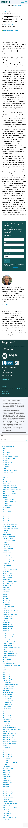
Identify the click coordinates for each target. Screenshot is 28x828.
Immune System (7, 577)
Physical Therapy (7, 704)
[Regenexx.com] (8, 344)
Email (7, 248)
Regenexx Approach (8, 737)
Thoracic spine (7, 811)
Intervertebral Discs (8, 583)
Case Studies (6, 507)
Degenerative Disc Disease (10, 528)
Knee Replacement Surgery (10, 610)
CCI (4, 509)
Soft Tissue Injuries (8, 768)
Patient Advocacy (8, 692)
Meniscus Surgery (8, 636)
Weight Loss (6, 819)
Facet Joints (6, 544)
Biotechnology (7, 480)
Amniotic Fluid (7, 460)
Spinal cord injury (7, 770)
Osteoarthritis (7, 682)
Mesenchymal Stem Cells (10, 641)
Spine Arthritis (7, 780)
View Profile (5, 304)
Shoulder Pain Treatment (10, 762)
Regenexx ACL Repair (9, 735)
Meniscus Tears (7, 638)
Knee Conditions (7, 601)
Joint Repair (6, 595)
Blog (6, 11)
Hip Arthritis (6, 563)
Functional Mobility (8, 548)
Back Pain (5, 476)
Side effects (6, 766)
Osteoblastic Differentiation (10, 684)
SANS (4, 753)
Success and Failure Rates (10, 803)
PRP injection (6, 723)
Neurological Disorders (9, 663)
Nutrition (5, 669)
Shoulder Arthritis (8, 755)
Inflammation (6, 579)
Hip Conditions (7, 565)
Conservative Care (8, 521)
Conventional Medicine (9, 522)
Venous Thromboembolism (10, 817)
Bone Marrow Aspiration (9, 485)
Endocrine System (8, 538)
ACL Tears (6, 454)
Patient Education (8, 694)
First (5, 237)
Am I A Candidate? (13, 7)
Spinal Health (6, 774)
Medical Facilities (7, 628)
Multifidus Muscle (8, 651)
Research (5, 745)
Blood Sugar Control (8, 482)
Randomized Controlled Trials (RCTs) (13, 729)
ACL (4, 448)
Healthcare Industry (8, 560)
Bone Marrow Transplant (9, 493)
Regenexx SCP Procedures (10, 741)
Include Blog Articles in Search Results (11, 443)
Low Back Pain (7, 620)
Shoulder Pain (6, 760)
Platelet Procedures (8, 714)
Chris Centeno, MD (8, 24)
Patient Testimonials (8, 700)
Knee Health (6, 602)
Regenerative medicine (9, 733)
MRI (4, 649)
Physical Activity (7, 702)
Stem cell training (8, 797)
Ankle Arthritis (7, 464)
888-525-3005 (17, 5)
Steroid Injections (8, 801)
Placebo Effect (7, 708)
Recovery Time (7, 731)
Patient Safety (7, 698)
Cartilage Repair (7, 505)
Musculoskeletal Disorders (10, 653)
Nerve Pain (6, 661)
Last (5, 242)
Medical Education (8, 626)
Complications (7, 519)
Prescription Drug (7, 718)
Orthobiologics (7, 671)
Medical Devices (7, 624)
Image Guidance (7, 575)
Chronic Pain (6, 515)
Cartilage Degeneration (9, 501)
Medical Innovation (8, 632)
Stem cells (6, 799)
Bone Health (6, 483)
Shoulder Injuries (7, 758)
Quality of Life (7, 725)
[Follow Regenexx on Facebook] (2, 349)
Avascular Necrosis (8, 474)
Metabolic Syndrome (8, 643)
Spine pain (6, 784)
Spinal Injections (7, 776)
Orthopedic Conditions (9, 675)
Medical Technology (8, 634)
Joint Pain (5, 593)
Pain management (8, 688)
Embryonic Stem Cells (9, 536)
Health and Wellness (8, 558)
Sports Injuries (7, 788)
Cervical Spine (7, 511)
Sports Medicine (7, 790)
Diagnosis (5, 530)
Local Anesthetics (8, 618)
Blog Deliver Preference (9, 253)
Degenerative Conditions (9, 526)
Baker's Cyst (6, 478)
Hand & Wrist (6, 554)
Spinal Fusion (6, 772)
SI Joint (5, 764)
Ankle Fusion (6, 466)
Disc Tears (6, 532)
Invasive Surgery (7, 585)
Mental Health (7, 640)
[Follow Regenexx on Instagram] (5, 349)
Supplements (6, 805)
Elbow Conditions (7, 534)
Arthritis (5, 468)
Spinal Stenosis (7, 778)
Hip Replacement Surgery (10, 569)
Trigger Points (7, 813)
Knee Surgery (6, 612)
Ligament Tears (7, 616)
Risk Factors (6, 749)
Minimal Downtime (8, 645)
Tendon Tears (7, 809)
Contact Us (4, 386)
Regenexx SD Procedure (9, 743)
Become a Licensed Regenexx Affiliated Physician (14, 388)
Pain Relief (6, 690)
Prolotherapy (6, 721)
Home (3, 11)
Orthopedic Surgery (8, 679)
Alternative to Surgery (9, 458)
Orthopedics (6, 680)
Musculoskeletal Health (9, 655)
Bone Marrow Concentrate (10, 487)
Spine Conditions (7, 782)
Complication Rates (8, 517)
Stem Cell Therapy (8, 796)
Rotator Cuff (6, 751)
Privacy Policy (15, 267)
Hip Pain (5, 567)
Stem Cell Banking (8, 792)
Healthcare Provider (8, 561)
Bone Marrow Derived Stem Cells (12, 489)
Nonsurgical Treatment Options (11, 665)
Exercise (5, 542)
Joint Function (7, 587)
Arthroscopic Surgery (9, 472)
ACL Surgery (6, 452)
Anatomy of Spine (8, 462)
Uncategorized (7, 815)
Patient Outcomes (8, 696)
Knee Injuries (6, 604)
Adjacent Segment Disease (10, 456)
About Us (4, 384)
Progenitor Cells (7, 719)
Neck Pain (5, 657)
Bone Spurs (6, 497)
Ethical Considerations (9, 540)
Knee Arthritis (7, 599)
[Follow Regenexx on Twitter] (8, 349)
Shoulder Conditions (8, 757)
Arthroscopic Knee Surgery (10, 470)
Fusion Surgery (7, 550)
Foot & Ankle (6, 546)
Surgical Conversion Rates (10, 807)
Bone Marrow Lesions (9, 491)
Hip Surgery (6, 571)
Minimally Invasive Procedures (11, 647)
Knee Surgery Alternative (10, 614)
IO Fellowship (5, 391)
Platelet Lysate (7, 712)
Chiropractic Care (8, 513)
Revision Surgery (7, 747)
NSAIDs (5, 667)
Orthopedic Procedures (9, 677)
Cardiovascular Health (9, 499)
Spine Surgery (7, 786)
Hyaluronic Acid (7, 573)
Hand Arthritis (7, 556)
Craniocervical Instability (10, 524)
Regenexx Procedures (9, 739)
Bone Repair (6, 495)
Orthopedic (6, 673)
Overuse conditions (8, 686)
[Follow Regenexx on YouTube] (12, 349)
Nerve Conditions (7, 659)
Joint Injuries (6, 591)
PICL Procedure (7, 706)
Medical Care (6, 622)
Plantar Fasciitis (7, 710)
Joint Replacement (8, 597)
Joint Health (6, 589)
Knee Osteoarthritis (8, 606)
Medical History (7, 630)
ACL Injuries (6, 450)
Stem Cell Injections (8, 794)
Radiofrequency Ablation (9, 727)
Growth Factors (7, 552)
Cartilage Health (7, 503)
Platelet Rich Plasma (8, 716)
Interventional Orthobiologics (11, 581)
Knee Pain (5, 608)
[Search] (26, 440)
